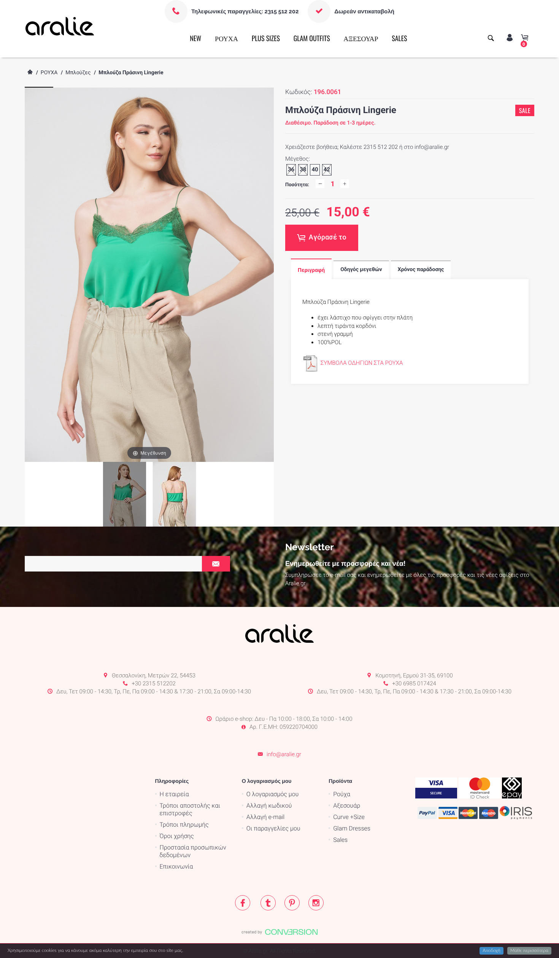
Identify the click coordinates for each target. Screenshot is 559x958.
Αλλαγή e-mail (265, 817)
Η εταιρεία (174, 794)
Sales (340, 839)
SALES (399, 38)
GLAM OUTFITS (312, 38)
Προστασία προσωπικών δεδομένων (193, 851)
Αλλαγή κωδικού (269, 805)
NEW (195, 38)
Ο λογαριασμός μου (272, 794)
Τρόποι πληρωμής (184, 824)
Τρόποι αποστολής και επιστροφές (190, 809)
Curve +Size (349, 817)
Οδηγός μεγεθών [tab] (361, 270)
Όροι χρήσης (177, 836)
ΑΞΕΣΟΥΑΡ (360, 38)
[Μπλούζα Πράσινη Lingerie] (174, 494)
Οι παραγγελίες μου (273, 828)
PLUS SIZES (266, 38)
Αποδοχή (491, 950)
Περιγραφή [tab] (311, 270)
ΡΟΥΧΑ (226, 38)
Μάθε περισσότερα (529, 950)
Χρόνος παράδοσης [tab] (421, 270)
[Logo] (60, 25)
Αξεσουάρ (346, 805)
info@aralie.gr (284, 754)
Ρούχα (341, 794)
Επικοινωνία (176, 866)
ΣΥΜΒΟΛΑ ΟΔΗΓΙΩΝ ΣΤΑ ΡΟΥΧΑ (362, 362)
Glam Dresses (351, 828)
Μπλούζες (78, 73)
